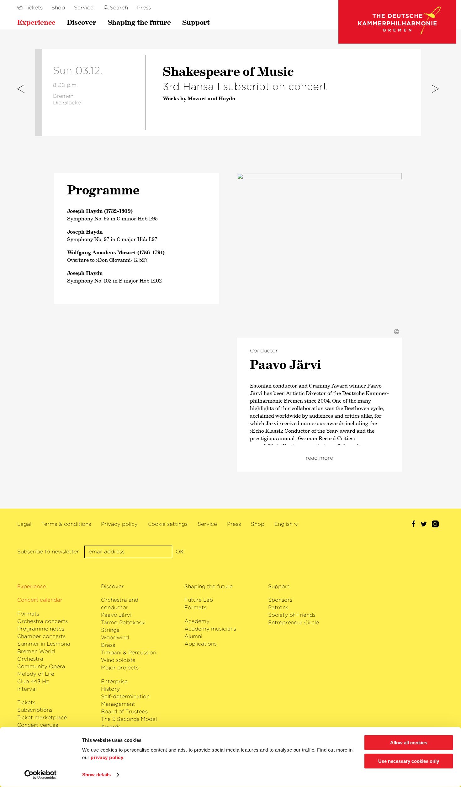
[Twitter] (424, 525)
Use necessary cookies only (408, 761)
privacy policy (107, 757)
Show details (96, 774)
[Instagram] (435, 525)
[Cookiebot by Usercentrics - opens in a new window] (40, 774)
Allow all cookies (408, 742)
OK (180, 552)
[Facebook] (413, 525)
